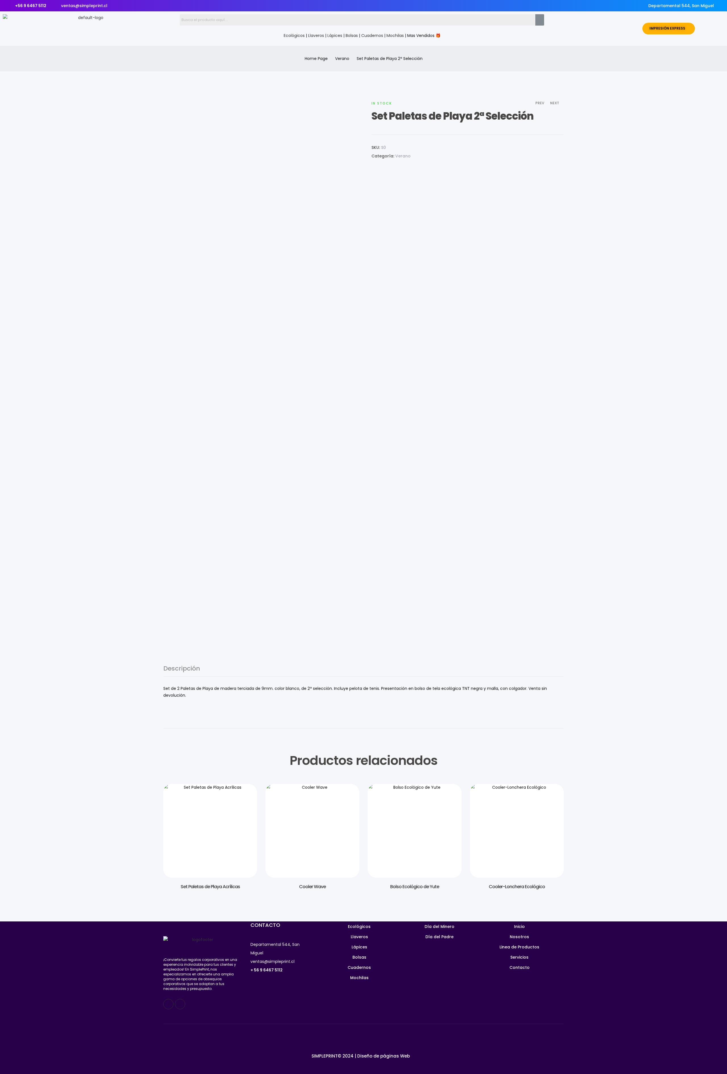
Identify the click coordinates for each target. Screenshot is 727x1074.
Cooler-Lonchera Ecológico (517, 886)
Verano (342, 58)
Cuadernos (372, 35)
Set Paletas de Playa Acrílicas (210, 886)
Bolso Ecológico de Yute (414, 886)
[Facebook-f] (168, 1004)
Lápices (334, 35)
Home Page (316, 58)
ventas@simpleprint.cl (272, 961)
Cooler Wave (312, 886)
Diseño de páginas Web (383, 1056)
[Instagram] (180, 1004)
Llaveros (316, 35)
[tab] (181, 671)
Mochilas (395, 35)
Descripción (181, 669)
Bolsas (352, 35)
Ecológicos (294, 35)
